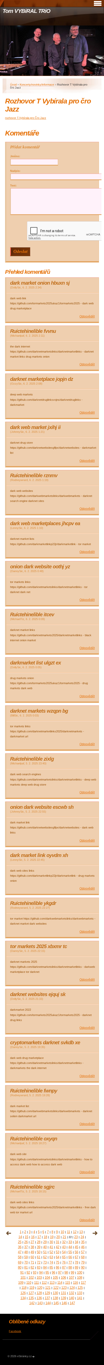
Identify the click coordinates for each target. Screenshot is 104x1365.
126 (23, 1293)
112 (44, 1282)
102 (31, 1277)
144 (48, 1303)
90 (83, 1267)
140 (71, 1298)
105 (55, 1277)
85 (51, 1267)
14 (20, 1237)
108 (79, 1277)
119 (31, 1288)
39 (38, 1247)
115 (67, 1282)
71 (32, 1262)
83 (38, 1267)
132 (71, 1293)
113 (52, 1282)
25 (19, 1242)
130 (55, 1293)
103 (39, 1277)
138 (55, 1298)
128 (39, 1293)
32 (64, 1242)
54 (64, 1252)
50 (38, 1252)
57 (83, 1252)
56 (76, 1252)
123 (64, 1288)
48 (26, 1252)
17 (39, 1237)
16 (33, 1237)
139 (63, 1298)
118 (24, 1288)
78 (76, 1262)
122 (56, 1288)
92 (28, 1272)
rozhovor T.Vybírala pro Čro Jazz (25, 117)
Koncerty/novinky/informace (37, 84)
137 (47, 1298)
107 (71, 1277)
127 (31, 1293)
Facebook (15, 1331)
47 (19, 1252)
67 (76, 1257)
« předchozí (9, 1233)
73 (45, 1262)
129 (47, 1293)
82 (32, 1267)
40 (45, 1247)
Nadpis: (15, 170)
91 (22, 1272)
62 (45, 1257)
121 (47, 1288)
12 (74, 1232)
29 (45, 1242)
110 (28, 1282)
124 (72, 1288)
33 (70, 1242)
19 (52, 1237)
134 (23, 1298)
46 (83, 1247)
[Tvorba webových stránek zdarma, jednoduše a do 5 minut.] (33, 1356)
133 (79, 1293)
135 (31, 1298)
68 (83, 1257)
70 (26, 1262)
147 (72, 1303)
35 (83, 1242)
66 (70, 1257)
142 (32, 1303)
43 (64, 1247)
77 (70, 1262)
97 (60, 1272)
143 (40, 1303)
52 (51, 1252)
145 (56, 1303)
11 (68, 1232)
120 (39, 1288)
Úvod (13, 84)
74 (51, 1262)
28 (38, 1242)
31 (57, 1242)
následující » (95, 1233)
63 (51, 1257)
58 (19, 1257)
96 (53, 1272)
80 (19, 1267)
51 (45, 1252)
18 (45, 1237)
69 (19, 1262)
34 (76, 1242)
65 (64, 1257)
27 (32, 1242)
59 (26, 1257)
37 (26, 1247)
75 (57, 1262)
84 (45, 1267)
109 (20, 1282)
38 (32, 1247)
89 (76, 1267)
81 (26, 1267)
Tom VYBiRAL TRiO (26, 11)
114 (59, 1282)
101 (23, 1277)
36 (19, 1247)
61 (38, 1257)
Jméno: (15, 156)
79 (83, 1262)
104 (47, 1277)
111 (36, 1282)
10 (62, 1232)
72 (38, 1262)
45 (76, 1247)
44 (70, 1247)
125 (80, 1288)
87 (64, 1267)
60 (32, 1257)
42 (57, 1247)
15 (26, 1237)
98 (66, 1272)
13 (81, 1232)
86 (57, 1267)
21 (64, 1237)
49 (32, 1252)
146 (64, 1303)
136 (39, 1298)
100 (79, 1272)
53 (57, 1252)
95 (47, 1272)
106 (63, 1277)
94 (41, 1272)
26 (26, 1242)
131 (63, 1293)
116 (75, 1282)
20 (58, 1237)
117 (83, 1282)
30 (51, 1242)
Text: (13, 185)
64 (57, 1257)
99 (72, 1272)
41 (51, 1247)
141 (79, 1298)
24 (82, 1237)
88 (70, 1267)
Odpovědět (87, 316)
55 (70, 1252)
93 (34, 1272)
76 (64, 1262)
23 (76, 1237)
